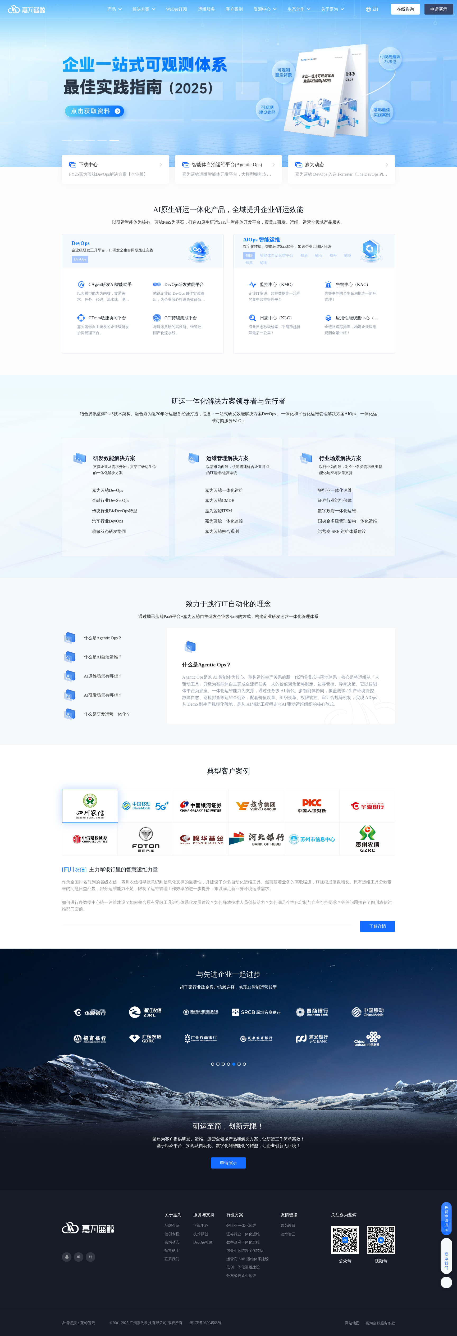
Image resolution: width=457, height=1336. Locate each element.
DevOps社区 (203, 1242)
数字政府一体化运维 (337, 510)
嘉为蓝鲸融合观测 (222, 531)
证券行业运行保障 (335, 500)
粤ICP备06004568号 (205, 1323)
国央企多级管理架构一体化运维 (347, 521)
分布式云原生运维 (241, 1276)
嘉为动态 (171, 1242)
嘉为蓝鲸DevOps (107, 490)
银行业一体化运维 (335, 490)
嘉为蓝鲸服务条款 (380, 1323)
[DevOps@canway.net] (78, 1257)
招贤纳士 (171, 1251)
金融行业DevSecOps (110, 500)
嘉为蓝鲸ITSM (218, 510)
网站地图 (352, 1323)
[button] (66, 140)
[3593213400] (66, 1257)
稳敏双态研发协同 (109, 531)
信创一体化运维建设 (243, 1267)
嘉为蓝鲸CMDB (220, 500)
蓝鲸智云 (288, 1234)
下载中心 (200, 1226)
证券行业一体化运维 (243, 1234)
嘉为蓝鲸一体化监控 (224, 521)
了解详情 (377, 926)
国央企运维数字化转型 (244, 1251)
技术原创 (200, 1234)
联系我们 (171, 1259)
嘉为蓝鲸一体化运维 (224, 490)
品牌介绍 (171, 1226)
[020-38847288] (90, 1257)
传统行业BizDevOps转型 (114, 510)
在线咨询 (405, 9)
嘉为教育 (288, 1226)
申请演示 (438, 9)
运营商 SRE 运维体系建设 (342, 531)
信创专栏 (171, 1234)
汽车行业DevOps (107, 521)
